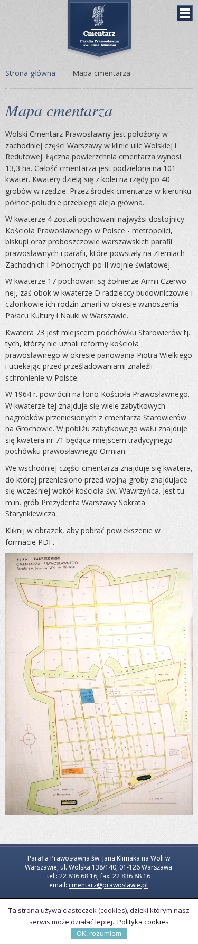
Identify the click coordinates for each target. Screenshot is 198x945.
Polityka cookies (143, 922)
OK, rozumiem (99, 933)
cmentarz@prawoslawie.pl (108, 885)
